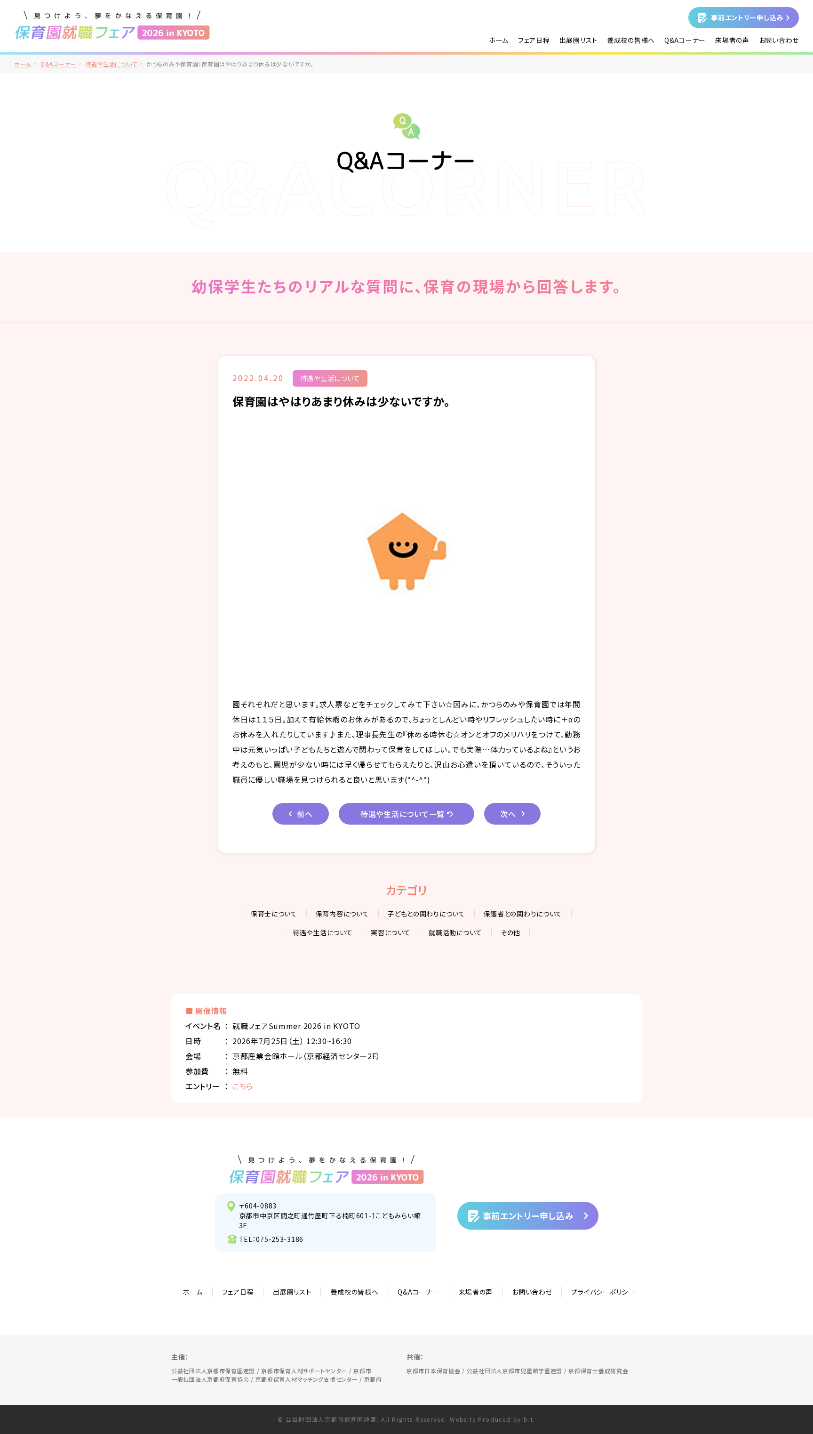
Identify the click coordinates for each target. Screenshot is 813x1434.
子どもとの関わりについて (426, 913)
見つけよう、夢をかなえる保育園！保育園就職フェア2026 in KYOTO (326, 1169)
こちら (242, 1086)
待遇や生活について (111, 64)
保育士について (274, 913)
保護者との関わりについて (523, 913)
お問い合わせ (779, 40)
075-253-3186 (279, 1239)
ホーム (499, 40)
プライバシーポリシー (603, 1291)
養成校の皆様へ (631, 40)
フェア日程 (534, 40)
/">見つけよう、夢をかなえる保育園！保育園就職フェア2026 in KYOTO (112, 25)
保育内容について (342, 913)
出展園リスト (578, 40)
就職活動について (455, 932)
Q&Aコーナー (685, 40)
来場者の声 (732, 40)
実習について (390, 932)
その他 (510, 932)
